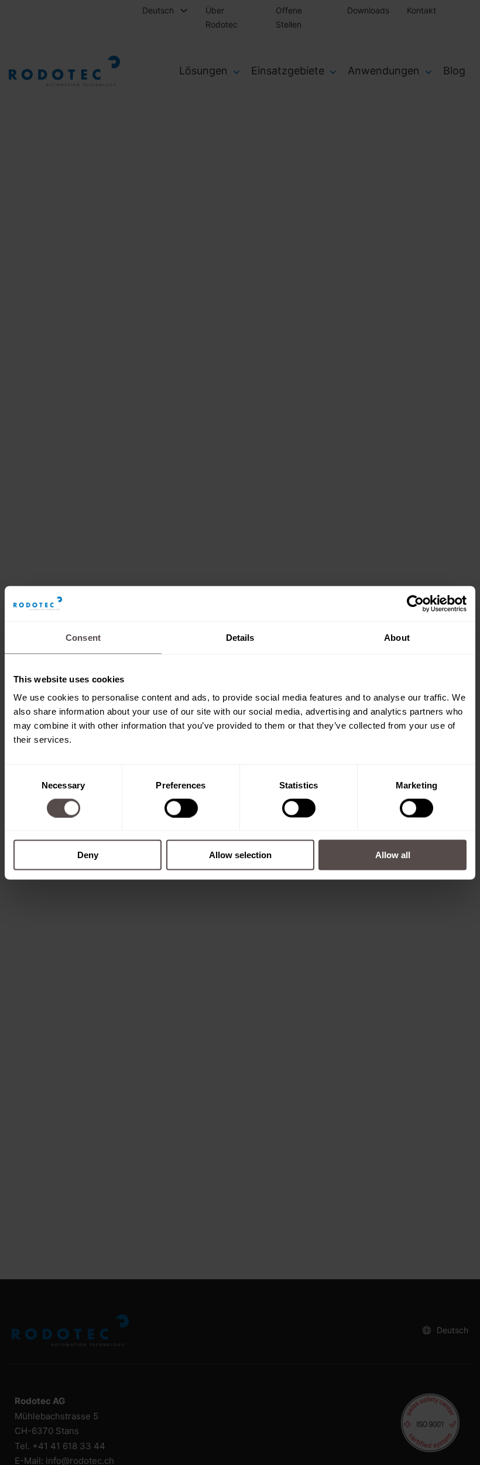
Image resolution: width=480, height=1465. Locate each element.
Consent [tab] (83, 637)
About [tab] (397, 637)
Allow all (392, 855)
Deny (87, 855)
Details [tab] (240, 637)
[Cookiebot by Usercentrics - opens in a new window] (415, 603)
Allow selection (240, 855)
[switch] (181, 807)
